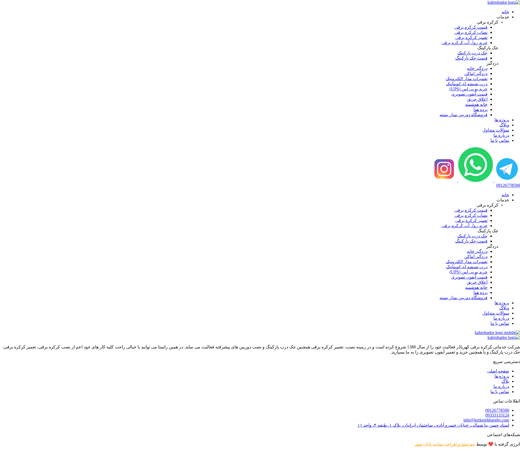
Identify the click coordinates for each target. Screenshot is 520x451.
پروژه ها (502, 119)
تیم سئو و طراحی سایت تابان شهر (444, 444)
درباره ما (501, 135)
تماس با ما (499, 140)
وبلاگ (504, 125)
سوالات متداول (495, 130)
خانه (505, 11)
